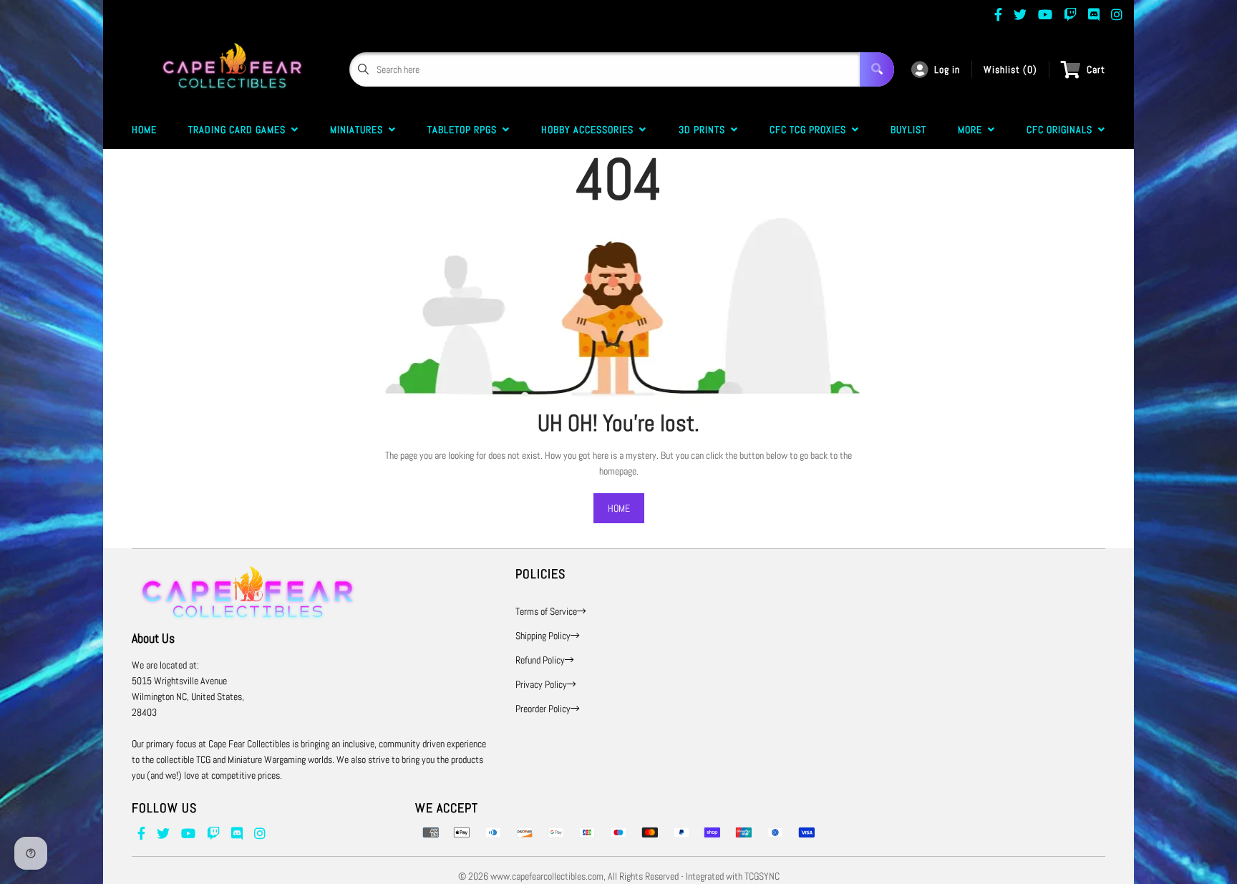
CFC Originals (1062, 129)
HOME (619, 508)
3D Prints (705, 129)
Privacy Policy (541, 684)
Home (144, 129)
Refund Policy (540, 660)
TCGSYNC (762, 876)
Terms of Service (546, 611)
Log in (947, 69)
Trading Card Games (239, 129)
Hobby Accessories (590, 129)
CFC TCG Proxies (811, 129)
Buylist (908, 129)
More (973, 129)
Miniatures (359, 129)
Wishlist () (1010, 69)
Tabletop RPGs (465, 129)
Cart (1096, 69)
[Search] (877, 69)
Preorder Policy (543, 708)
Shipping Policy (543, 635)
